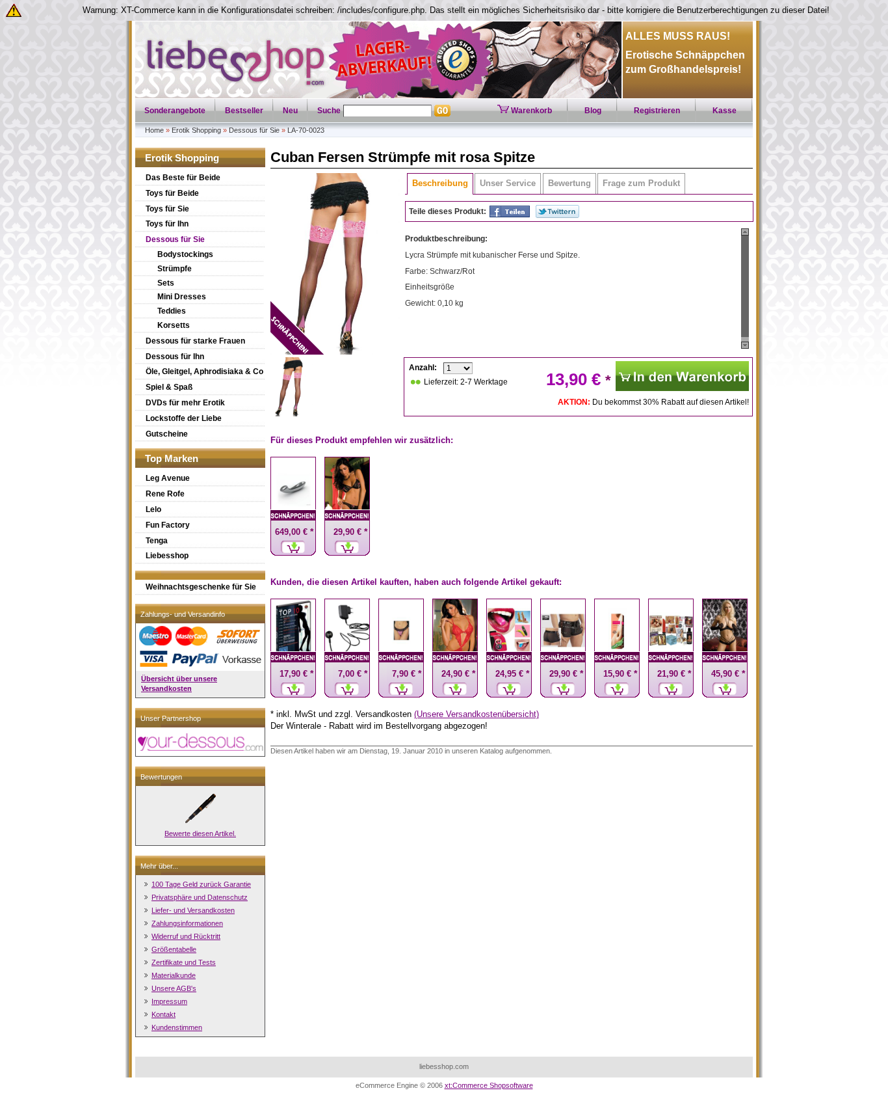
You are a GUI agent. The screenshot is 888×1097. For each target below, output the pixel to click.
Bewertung (569, 183)
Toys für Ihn (167, 223)
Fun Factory (168, 525)
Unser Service (508, 183)
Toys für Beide (172, 193)
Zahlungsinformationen (187, 923)
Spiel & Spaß (169, 387)
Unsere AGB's (173, 988)
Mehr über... (159, 866)
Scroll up (745, 232)
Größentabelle (173, 949)
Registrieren (657, 110)
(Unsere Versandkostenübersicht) (476, 714)
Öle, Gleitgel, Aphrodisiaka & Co (204, 371)
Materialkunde (173, 975)
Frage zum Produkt (641, 183)
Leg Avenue (168, 478)
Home (154, 130)
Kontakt (163, 1014)
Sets (165, 283)
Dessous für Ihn (175, 356)
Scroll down (745, 345)
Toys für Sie (167, 208)
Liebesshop (167, 555)
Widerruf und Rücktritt (185, 936)
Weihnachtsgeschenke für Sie (201, 586)
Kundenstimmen (176, 1027)
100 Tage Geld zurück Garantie (201, 884)
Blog (592, 110)
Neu (290, 110)
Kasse (724, 110)
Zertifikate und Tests (183, 962)
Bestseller (244, 110)
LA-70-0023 (305, 130)
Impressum (169, 1001)
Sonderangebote (174, 110)
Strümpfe (174, 268)
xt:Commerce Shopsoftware (489, 1085)
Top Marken (171, 458)
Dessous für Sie (254, 130)
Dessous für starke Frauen (195, 340)
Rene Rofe (165, 493)
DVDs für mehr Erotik (185, 402)
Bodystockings (185, 254)
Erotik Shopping (196, 130)
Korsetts (173, 325)
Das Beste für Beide (183, 177)
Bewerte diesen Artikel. (200, 833)
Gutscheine (167, 434)
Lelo (153, 509)
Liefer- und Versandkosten (193, 910)
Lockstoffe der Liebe (184, 418)
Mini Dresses (181, 296)
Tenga (157, 540)
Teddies (171, 311)
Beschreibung (440, 183)
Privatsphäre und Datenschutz (199, 897)
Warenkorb (530, 110)
